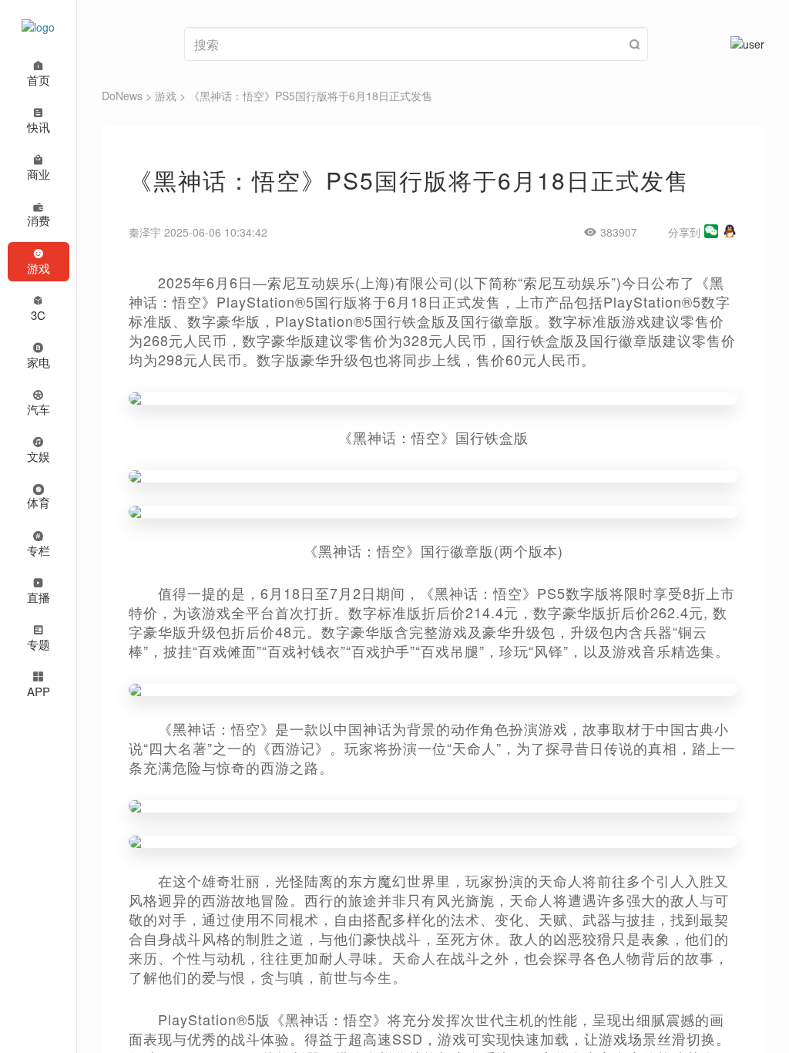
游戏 (165, 95)
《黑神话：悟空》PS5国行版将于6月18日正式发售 (310, 95)
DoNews (122, 95)
